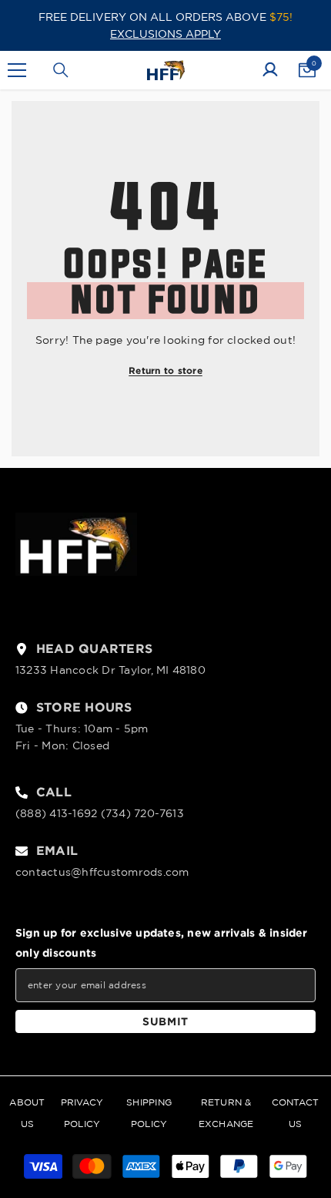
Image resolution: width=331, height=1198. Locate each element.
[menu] (17, 70)
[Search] (61, 70)
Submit (165, 1021)
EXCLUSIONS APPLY (165, 34)
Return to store (165, 370)
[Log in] (270, 70)
